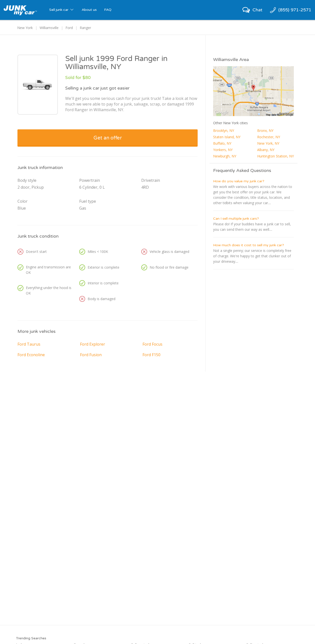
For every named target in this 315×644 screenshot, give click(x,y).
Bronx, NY (265, 130)
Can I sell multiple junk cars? (236, 218)
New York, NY (268, 143)
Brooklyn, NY (223, 130)
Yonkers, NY (223, 149)
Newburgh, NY (224, 156)
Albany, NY (265, 149)
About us (89, 10)
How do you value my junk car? (238, 181)
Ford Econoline (31, 354)
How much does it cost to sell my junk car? (248, 245)
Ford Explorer (92, 344)
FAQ (107, 10)
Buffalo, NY (222, 143)
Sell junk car (59, 10)
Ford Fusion (91, 354)
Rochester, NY (268, 137)
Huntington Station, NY (275, 156)
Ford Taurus (28, 344)
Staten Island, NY (226, 137)
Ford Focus (152, 344)
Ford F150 (151, 354)
